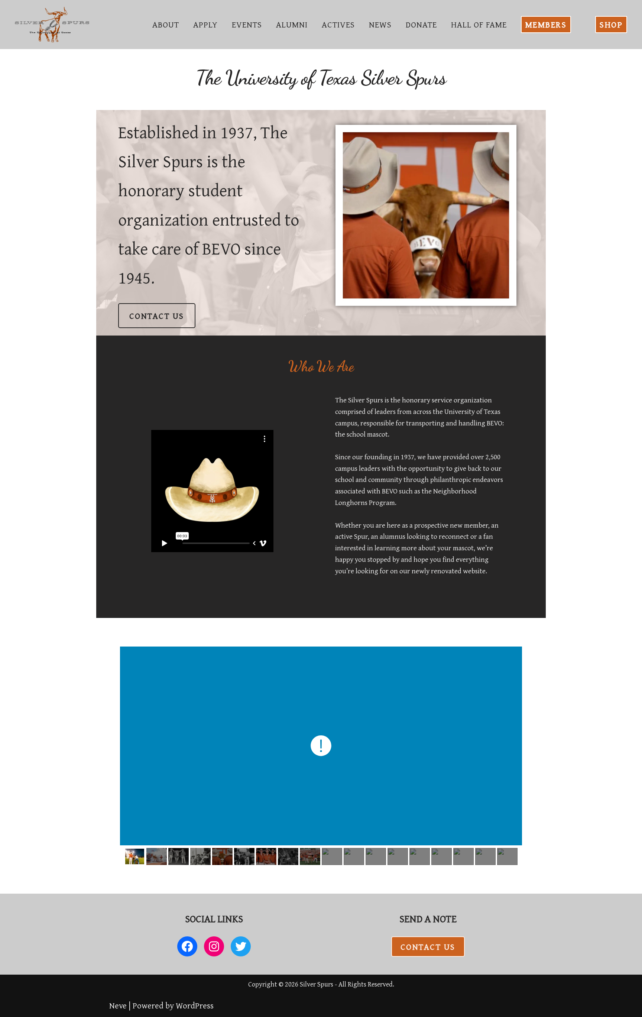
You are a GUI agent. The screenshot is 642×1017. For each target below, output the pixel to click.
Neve (118, 1005)
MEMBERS (546, 24)
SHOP (611, 24)
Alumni (292, 24)
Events (247, 24)
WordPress (195, 1005)
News (380, 24)
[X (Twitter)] (241, 946)
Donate (421, 24)
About (165, 24)
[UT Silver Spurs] (52, 24)
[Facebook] (187, 946)
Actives (338, 24)
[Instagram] (214, 946)
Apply (205, 24)
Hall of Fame (479, 24)
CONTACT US (156, 316)
